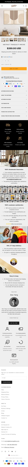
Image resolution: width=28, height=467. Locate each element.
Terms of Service (5, 399)
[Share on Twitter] (6, 64)
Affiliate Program (5, 415)
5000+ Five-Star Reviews (16, 223)
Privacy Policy (4, 397)
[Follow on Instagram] (5, 451)
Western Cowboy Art (6, 427)
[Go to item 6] (24, 40)
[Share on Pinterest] (8, 64)
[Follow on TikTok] (15, 451)
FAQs (2, 389)
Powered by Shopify (18, 458)
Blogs (2, 413)
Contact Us (4, 418)
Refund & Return (5, 394)
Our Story (3, 406)
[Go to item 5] (20, 40)
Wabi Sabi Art (4, 429)
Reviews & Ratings (5, 408)
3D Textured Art (5, 424)
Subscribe (6, 382)
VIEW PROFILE (14, 318)
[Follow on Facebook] (2, 451)
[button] (14, 72)
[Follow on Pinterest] (8, 451)
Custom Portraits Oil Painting (8, 434)
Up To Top (14, 323)
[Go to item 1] (3, 40)
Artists (3, 411)
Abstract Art (4, 432)
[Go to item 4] (15, 40)
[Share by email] (10, 64)
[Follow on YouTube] (12, 451)
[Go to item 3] (11, 40)
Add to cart (14, 68)
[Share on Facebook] (5, 64)
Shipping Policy (5, 392)
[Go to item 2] (7, 40)
